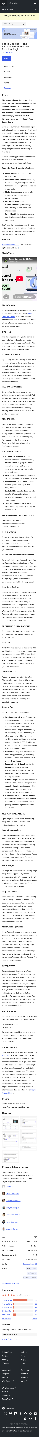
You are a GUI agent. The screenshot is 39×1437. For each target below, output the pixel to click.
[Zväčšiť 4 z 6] (34, 1119)
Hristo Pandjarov (12, 1193)
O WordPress (7, 1352)
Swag (24, 1381)
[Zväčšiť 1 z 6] (16, 1119)
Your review (6, 1319)
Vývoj (6, 83)
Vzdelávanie (6, 1370)
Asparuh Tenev (12, 1229)
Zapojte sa (25, 1370)
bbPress (6, 1395)
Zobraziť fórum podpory (11, 1339)
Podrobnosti (9, 66)
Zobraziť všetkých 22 (30, 1264)
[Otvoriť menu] (35, 3)
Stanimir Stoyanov (13, 1201)
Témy (23, 1356)
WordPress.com (9, 1388)
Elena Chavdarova (13, 1215)
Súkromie (5, 1363)
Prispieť (24, 1377)
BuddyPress (7, 1399)
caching (28, 1269)
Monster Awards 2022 (10, 245)
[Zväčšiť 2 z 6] (16, 1134)
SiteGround (9, 53)
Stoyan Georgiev (12, 1208)
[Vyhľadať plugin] (24, 24)
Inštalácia (8, 77)
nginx (34, 1269)
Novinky (5, 1356)
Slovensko (11, 1408)
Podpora (7, 88)
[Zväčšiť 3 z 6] (16, 1153)
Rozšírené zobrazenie (10, 1283)
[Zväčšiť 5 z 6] (34, 1132)
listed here (6, 1055)
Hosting (5, 1360)
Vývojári (5, 1377)
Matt (5, 1392)
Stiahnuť (6, 58)
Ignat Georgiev (12, 1222)
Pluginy (23, 1360)
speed (34, 1277)
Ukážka (24, 1352)
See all (34, 1319)
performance (32, 1273)
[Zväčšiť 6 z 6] (34, 1148)
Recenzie (7, 72)
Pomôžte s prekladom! (24, 17)
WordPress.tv (8, 1381)
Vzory (23, 1363)
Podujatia (24, 1374)
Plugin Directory (7, 9)
